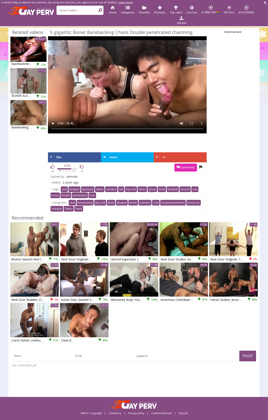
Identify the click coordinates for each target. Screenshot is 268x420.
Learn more (125, 2)
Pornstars (160, 12)
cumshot (111, 189)
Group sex (193, 202)
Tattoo (69, 209)
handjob (173, 189)
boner (55, 195)
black (162, 189)
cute (194, 189)
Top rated (176, 12)
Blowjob (122, 202)
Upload (181, 23)
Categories (127, 12)
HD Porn (229, 12)
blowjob (74, 189)
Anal (72, 202)
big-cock (131, 189)
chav (92, 195)
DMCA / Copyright (91, 413)
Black (111, 202)
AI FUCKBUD (246, 12)
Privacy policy (136, 413)
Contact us (115, 413)
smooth (185, 189)
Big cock (100, 202)
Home (113, 12)
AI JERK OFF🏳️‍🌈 (210, 12)
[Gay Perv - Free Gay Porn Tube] (32, 10)
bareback (87, 189)
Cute (155, 202)
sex (121, 189)
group (152, 189)
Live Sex (191, 12)
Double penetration (173, 202)
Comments (187, 167)
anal (64, 189)
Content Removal (161, 413)
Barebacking (85, 202)
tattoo (142, 189)
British (133, 202)
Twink (78, 209)
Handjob (57, 209)
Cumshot (145, 202)
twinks (99, 189)
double (66, 195)
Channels (144, 12)
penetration (80, 195)
